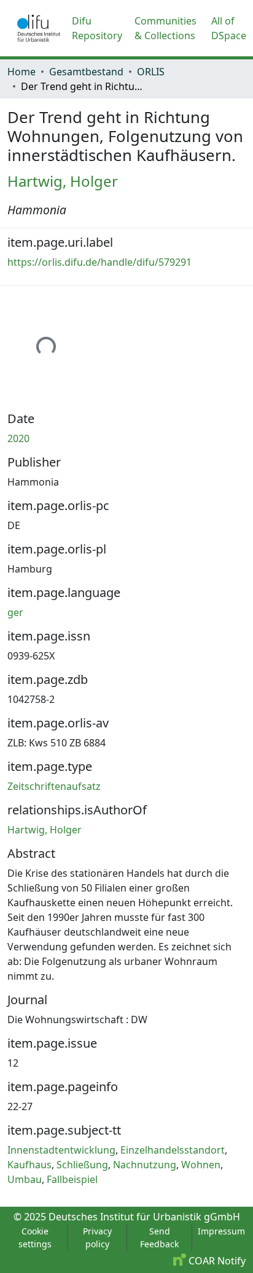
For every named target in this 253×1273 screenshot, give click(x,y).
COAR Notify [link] (216, 1260)
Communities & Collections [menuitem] (165, 28)
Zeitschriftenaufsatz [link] (54, 786)
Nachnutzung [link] (144, 1164)
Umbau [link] (24, 1179)
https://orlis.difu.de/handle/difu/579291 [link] (99, 262)
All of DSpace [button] (228, 28)
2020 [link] (18, 438)
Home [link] (21, 71)
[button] (38, 28)
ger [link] (15, 612)
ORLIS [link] (151, 71)
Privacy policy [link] (97, 1237)
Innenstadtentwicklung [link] (61, 1150)
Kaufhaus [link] (29, 1164)
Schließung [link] (82, 1164)
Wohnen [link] (200, 1164)
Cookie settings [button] (35, 1237)
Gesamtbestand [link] (86, 71)
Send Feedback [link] (159, 1237)
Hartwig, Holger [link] (62, 181)
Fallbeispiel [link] (72, 1179)
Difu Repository (97, 28)
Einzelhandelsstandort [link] (172, 1150)
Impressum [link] (221, 1231)
